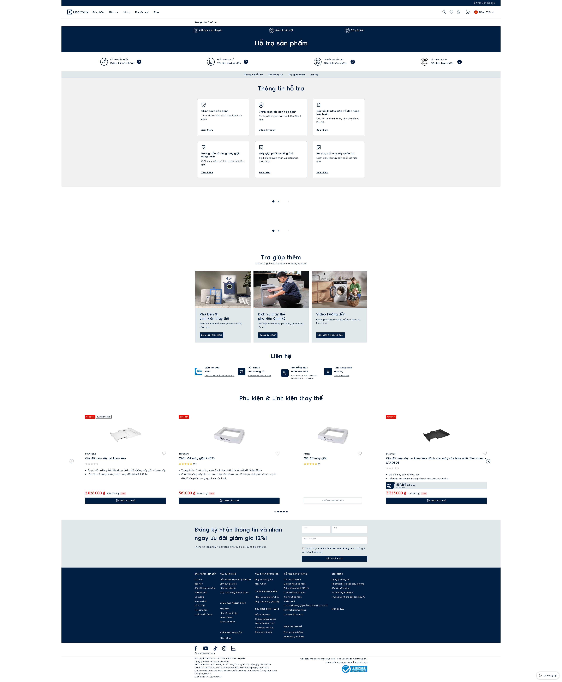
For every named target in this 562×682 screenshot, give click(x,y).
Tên (305, 528)
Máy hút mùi (200, 593)
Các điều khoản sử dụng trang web (317, 659)
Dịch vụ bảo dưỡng (293, 632)
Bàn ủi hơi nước (227, 622)
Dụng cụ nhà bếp (263, 632)
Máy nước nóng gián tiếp (267, 601)
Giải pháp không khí (264, 623)
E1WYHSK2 (90, 454)
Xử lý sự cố (289, 601)
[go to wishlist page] (451, 12)
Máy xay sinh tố (228, 588)
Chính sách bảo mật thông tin (335, 548)
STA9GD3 (390, 454)
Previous (71, 460)
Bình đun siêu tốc (228, 584)
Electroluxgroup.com (205, 653)
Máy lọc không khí (264, 580)
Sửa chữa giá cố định (294, 637)
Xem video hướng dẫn (330, 335)
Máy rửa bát (201, 601)
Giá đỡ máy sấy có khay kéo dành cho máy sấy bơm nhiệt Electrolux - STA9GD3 (436, 460)
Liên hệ (314, 74)
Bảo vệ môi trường (340, 588)
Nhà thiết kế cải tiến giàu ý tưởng (348, 584)
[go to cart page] (468, 12)
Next (488, 460)
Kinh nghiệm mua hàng (295, 610)
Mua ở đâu (338, 609)
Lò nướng (199, 597)
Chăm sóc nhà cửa (264, 628)
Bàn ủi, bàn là (226, 617)
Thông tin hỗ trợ (253, 74)
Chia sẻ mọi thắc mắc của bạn (219, 376)
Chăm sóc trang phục (265, 619)
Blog (156, 12)
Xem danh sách (341, 376)
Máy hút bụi (226, 638)
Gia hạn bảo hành (293, 597)
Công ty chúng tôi (340, 580)
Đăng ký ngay (267, 335)
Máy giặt (224, 609)
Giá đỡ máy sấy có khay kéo (105, 458)
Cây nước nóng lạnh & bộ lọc (234, 593)
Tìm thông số (275, 74)
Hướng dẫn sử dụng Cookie (338, 662)
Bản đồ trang (361, 662)
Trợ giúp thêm (296, 74)
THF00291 (184, 454)
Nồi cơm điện (201, 610)
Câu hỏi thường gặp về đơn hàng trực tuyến (305, 606)
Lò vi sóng (200, 606)
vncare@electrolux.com (259, 376)
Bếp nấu (199, 584)
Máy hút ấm (261, 584)
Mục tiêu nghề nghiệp (342, 593)
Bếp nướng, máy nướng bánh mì (235, 580)
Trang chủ (201, 22)
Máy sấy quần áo (228, 613)
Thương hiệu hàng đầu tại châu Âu (348, 597)
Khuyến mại (142, 12)
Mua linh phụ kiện (211, 335)
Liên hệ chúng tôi (292, 580)
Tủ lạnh (198, 580)
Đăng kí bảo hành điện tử (296, 588)
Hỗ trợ (126, 12)
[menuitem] (98, 12)
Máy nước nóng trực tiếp (267, 597)
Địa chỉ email (310, 538)
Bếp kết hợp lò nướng (205, 588)
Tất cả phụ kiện (262, 615)
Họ (335, 528)
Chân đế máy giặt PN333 (197, 458)
